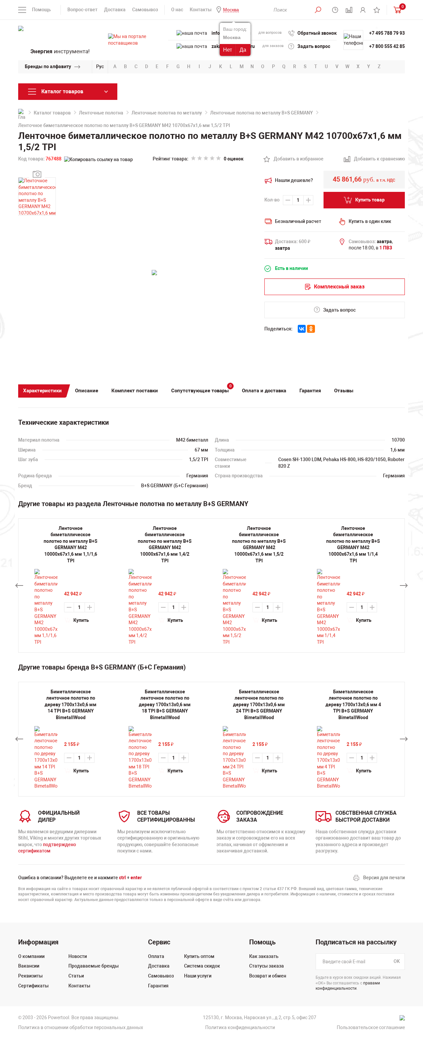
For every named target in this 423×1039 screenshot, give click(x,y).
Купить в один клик (370, 221)
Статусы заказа (266, 966)
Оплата (156, 956)
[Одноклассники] (311, 329)
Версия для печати (384, 877)
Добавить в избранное (295, 159)
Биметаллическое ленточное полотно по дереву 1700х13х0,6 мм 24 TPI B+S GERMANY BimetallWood (259, 704)
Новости (77, 956)
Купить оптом (199, 956)
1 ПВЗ (385, 247)
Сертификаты (33, 985)
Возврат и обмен (267, 975)
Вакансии (28, 966)
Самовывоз (145, 9)
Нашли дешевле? (294, 180)
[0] (396, 10)
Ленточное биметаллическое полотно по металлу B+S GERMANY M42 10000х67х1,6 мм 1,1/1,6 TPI (70, 544)
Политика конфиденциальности (240, 1027)
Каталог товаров (52, 112)
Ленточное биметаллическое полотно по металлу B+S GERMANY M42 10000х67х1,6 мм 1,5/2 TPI (259, 544)
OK (397, 961)
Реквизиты (30, 975)
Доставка (115, 9)
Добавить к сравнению (376, 159)
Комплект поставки (134, 391)
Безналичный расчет (298, 221)
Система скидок (202, 966)
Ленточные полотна (101, 112)
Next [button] (403, 585)
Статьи (76, 975)
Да (243, 50)
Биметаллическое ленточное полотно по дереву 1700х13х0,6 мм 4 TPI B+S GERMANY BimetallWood (353, 704)
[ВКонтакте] (302, 329)
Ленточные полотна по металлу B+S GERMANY (261, 112)
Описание (86, 391)
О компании (31, 956)
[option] (70, 739)
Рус (100, 66)
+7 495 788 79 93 (387, 33)
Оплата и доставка (264, 391)
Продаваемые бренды (93, 966)
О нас (177, 9)
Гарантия (310, 391)
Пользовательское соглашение (371, 1027)
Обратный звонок (317, 33)
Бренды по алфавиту (48, 66)
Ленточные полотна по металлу (167, 112)
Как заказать (264, 956)
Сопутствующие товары (201, 389)
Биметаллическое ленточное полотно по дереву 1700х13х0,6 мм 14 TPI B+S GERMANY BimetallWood (70, 704)
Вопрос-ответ (82, 9)
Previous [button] (19, 585)
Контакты (201, 9)
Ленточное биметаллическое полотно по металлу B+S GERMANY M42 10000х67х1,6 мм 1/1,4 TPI (353, 544)
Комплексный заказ (339, 286)
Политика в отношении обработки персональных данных (80, 1027)
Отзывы (343, 391)
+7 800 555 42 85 (387, 46)
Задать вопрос (313, 46)
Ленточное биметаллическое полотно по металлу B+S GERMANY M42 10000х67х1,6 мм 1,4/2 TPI (165, 544)
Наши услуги (198, 975)
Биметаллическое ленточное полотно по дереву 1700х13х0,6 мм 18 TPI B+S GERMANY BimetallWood (165, 704)
